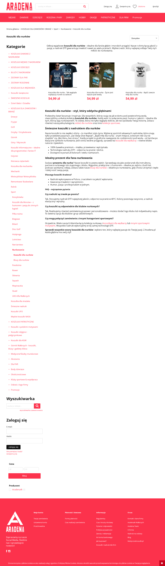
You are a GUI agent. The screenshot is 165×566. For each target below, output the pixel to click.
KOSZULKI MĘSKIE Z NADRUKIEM (25, 62)
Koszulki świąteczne (19, 93)
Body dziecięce (17, 369)
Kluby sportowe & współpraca (24, 379)
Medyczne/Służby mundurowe (24, 354)
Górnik (14, 137)
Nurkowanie (18, 249)
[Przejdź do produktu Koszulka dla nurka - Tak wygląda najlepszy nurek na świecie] (63, 75)
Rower (15, 270)
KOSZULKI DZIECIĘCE (20, 67)
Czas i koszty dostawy (104, 522)
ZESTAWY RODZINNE (20, 82)
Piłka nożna (17, 213)
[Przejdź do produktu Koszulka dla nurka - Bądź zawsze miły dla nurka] (140, 75)
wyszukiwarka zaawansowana (31, 410)
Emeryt (14, 116)
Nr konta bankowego (104, 537)
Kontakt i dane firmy (135, 518)
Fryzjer (14, 122)
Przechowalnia (39, 526)
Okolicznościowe (18, 374)
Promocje (15, 390)
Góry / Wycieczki (18, 142)
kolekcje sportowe (111, 123)
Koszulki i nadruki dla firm (106, 545)
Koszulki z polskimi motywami (24, 327)
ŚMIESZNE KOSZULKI (20, 98)
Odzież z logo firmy (19, 384)
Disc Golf (16, 229)
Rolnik (13, 186)
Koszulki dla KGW (18, 340)
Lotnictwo (16, 239)
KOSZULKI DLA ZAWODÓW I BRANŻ (22, 110)
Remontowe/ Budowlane (22, 181)
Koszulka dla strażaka (20, 301)
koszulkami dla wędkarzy (115, 223)
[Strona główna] (19, 6)
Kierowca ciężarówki (20, 161)
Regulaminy (100, 518)
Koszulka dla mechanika (21, 166)
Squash (15, 280)
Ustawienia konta (40, 522)
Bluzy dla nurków (21, 260)
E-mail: (9, 427)
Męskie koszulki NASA (21, 316)
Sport (13, 192)
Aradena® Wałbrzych (136, 522)
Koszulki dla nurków (23, 255)
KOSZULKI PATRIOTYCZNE (22, 321)
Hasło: (9, 436)
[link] (24, 489)
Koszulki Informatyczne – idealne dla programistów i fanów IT (25, 149)
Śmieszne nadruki (19, 306)
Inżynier (14, 156)
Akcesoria (15, 359)
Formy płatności (71, 518)
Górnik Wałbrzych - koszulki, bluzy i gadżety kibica (22, 347)
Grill (13, 127)
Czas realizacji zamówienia (75, 522)
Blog (129, 537)
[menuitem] (12, 18)
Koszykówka (17, 197)
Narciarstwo (17, 244)
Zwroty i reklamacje (103, 533)
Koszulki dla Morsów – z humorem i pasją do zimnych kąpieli (25, 205)
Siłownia (16, 275)
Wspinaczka (17, 285)
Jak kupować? (101, 541)
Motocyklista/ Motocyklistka (23, 176)
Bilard (15, 224)
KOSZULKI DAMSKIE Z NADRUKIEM (19, 55)
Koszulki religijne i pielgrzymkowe (17, 333)
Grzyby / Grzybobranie (21, 132)
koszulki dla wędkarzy (126, 140)
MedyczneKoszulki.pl (136, 541)
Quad (14, 291)
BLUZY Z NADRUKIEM (20, 72)
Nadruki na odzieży (135, 533)
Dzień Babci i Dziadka (20, 103)
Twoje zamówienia (41, 518)
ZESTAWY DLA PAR (19, 77)
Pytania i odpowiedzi (104, 526)
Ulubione (139, 6)
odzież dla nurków (83, 123)
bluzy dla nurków (98, 167)
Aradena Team (133, 526)
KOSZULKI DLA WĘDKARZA (23, 87)
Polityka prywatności (104, 530)
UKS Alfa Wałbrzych (21, 296)
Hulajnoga (16, 234)
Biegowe (16, 219)
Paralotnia (16, 265)
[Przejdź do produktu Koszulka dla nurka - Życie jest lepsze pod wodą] (102, 75)
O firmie (131, 530)
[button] (71, 84)
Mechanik (15, 171)
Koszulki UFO (17, 311)
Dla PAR (14, 364)
